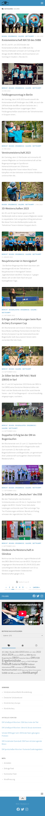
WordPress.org (9, 779)
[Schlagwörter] (9, 645)
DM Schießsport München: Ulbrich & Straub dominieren (21, 727)
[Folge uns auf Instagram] (41, 596)
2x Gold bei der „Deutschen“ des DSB (22, 494)
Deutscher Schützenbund (13, 697)
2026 (25, 655)
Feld (28, 661)
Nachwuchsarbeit (9, 669)
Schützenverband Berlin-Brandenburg (18, 692)
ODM (19, 670)
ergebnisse (24, 661)
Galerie (21, 36)
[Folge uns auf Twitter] (37, 596)
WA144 (15, 673)
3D (3, 652)
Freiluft (6, 664)
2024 (10, 654)
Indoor (31, 664)
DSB (37, 657)
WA (12, 673)
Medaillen (31, 667)
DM (33, 657)
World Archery (9, 708)
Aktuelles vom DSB (9, 717)
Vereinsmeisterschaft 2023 (16, 152)
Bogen (4, 36)
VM (9, 673)
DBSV (15, 657)
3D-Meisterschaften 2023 (15, 208)
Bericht (5, 88)
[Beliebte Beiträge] (22, 645)
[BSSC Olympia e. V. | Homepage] (8, 3)
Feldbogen (34, 661)
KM (12, 667)
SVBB (4, 672)
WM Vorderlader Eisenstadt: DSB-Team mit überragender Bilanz (22, 742)
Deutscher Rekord (24, 658)
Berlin (33, 655)
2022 (38, 651)
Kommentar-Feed (10, 774)
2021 (34, 652)
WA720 (19, 673)
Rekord (31, 670)
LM (25, 667)
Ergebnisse (12, 36)
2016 (27, 652)
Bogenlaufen (14, 310)
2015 (22, 651)
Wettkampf (29, 36)
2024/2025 (16, 655)
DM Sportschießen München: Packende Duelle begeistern (22, 749)
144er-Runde (9, 652)
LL (22, 667)
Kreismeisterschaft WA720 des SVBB (21, 40)
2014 (17, 651)
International (6, 667)
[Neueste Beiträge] (36, 645)
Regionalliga (25, 670)
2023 (4, 654)
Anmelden (7, 763)
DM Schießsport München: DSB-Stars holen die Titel (20, 722)
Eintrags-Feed (9, 768)
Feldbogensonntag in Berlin (17, 94)
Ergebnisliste (11, 660)
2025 (21, 655)
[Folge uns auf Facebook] (34, 596)
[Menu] (42, 3)
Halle (24, 664)
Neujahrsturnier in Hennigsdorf (19, 261)
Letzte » (36, 587)
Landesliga (18, 667)
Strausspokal (37, 670)
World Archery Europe (12, 703)
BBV (28, 654)
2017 (30, 652)
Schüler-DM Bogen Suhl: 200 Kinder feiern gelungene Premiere (20, 734)
